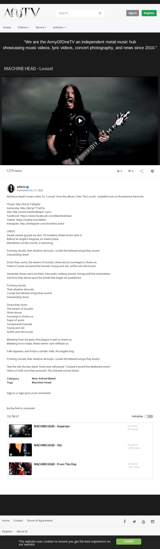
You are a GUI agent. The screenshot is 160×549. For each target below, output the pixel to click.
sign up (23, 393)
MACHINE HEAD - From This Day (55, 464)
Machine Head (41, 382)
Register (149, 13)
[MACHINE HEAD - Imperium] (20, 430)
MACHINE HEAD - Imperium (52, 426)
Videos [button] (22, 27)
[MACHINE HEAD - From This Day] (20, 468)
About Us (22, 531)
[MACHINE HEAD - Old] (20, 449)
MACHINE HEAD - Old (48, 445)
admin (21, 186)
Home (7, 27)
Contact (18, 520)
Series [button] (40, 27)
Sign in (133, 13)
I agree (129, 541)
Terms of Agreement (39, 520)
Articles (58, 27)
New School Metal (44, 378)
